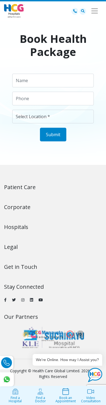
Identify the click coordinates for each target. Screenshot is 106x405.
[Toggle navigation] (94, 11)
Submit (53, 135)
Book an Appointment (65, 399)
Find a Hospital (15, 399)
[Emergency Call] (74, 10)
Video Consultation (91, 399)
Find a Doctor (40, 399)
